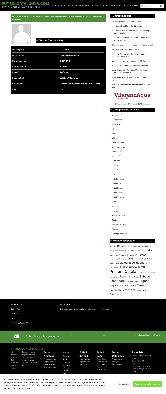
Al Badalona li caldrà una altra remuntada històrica (129, 78)
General (115, 206)
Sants (136, 281)
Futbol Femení (117, 188)
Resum (124, 276)
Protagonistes (114, 277)
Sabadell (145, 276)
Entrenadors (67, 368)
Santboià (130, 281)
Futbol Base (116, 183)
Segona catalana (28, 355)
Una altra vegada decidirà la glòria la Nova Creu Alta (131, 85)
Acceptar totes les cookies (147, 384)
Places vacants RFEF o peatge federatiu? (129, 21)
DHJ (117, 255)
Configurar (124, 384)
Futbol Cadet (101, 359)
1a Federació (117, 115)
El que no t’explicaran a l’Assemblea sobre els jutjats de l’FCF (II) (130, 39)
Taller (13, 360)
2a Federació (117, 120)
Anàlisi (114, 133)
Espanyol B (132, 255)
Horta (130, 259)
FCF (113, 174)
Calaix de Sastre (118, 143)
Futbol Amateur (118, 179)
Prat (142, 266)
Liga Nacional (84, 362)
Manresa (147, 263)
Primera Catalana (119, 224)
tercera (130, 290)
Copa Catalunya (118, 147)
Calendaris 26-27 (130, 5)
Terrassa (114, 294)
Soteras (132, 285)
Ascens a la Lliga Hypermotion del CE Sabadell (131, 61)
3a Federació (117, 124)
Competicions (74, 5)
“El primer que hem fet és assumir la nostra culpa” (132, 45)
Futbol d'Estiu (112, 5)
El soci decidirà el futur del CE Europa (127, 26)
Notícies (61, 5)
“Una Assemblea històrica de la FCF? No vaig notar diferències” (130, 32)
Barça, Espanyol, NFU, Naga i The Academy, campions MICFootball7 (130, 71)
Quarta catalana (28, 360)
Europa (142, 254)
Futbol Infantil (102, 362)
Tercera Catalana (141, 291)
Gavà (120, 259)
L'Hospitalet (146, 258)
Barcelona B (143, 246)
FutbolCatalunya (118, 197)
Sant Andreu (118, 281)
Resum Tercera (134, 277)
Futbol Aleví (101, 364)
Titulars (115, 229)
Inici (54, 5)
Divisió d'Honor (85, 359)
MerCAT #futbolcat (119, 215)
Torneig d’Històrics (119, 234)
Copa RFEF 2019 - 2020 (141, 366)
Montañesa (114, 267)
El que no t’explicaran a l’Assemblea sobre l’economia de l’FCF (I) (129, 55)
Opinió (114, 220)
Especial (115, 165)
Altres (114, 129)
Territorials (83, 364)
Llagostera (114, 263)
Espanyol (123, 255)
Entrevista (116, 161)
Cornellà (146, 250)
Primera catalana (28, 352)
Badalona (123, 246)
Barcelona (133, 246)
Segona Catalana (119, 285)
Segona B (145, 281)
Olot (128, 266)
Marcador (14, 357)
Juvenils (137, 259)
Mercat (87, 5)
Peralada (135, 267)
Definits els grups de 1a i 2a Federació (127, 49)
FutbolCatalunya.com (25, 3)
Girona (125, 259)
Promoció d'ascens (148, 272)
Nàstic (121, 266)
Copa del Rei (117, 152)
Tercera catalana (28, 357)
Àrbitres (115, 138)
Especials (115, 170)
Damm (112, 255)
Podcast (14, 368)
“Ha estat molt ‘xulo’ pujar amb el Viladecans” (130, 66)
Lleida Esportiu (129, 262)
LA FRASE (116, 202)
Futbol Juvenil (117, 193)
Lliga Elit (115, 211)
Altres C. (98, 5)
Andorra (113, 246)
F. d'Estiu (14, 363)
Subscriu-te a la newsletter (42, 336)
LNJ (142, 263)
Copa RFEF (116, 156)
